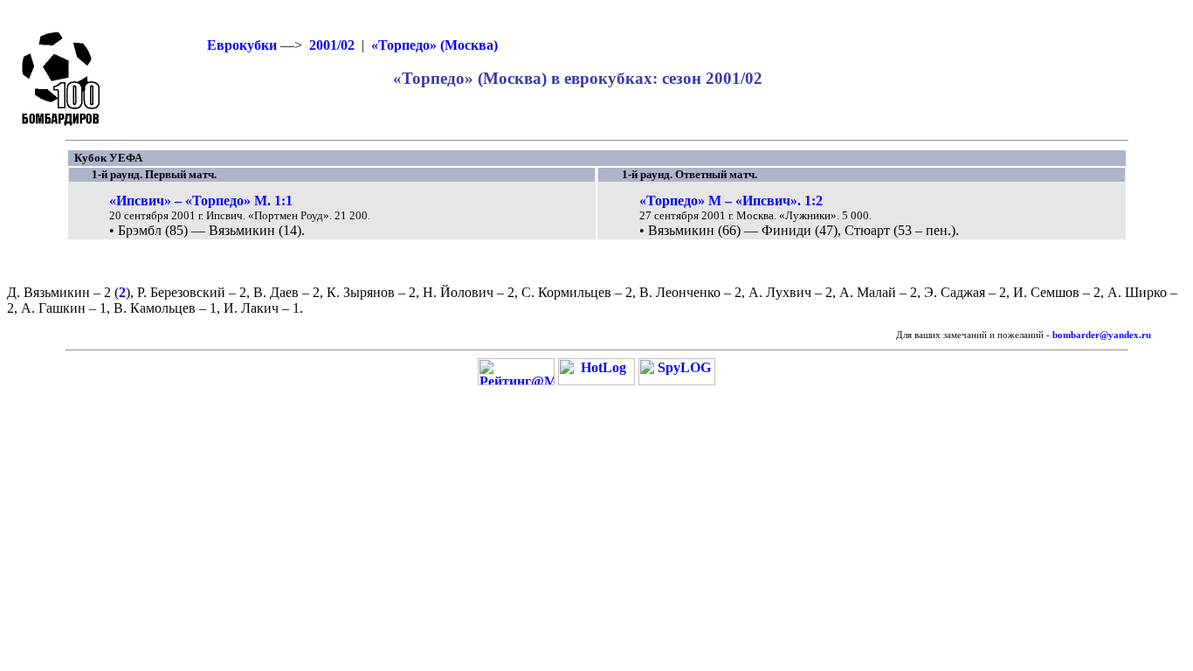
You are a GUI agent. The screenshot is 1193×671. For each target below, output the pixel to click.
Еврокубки (242, 45)
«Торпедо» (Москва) (434, 45)
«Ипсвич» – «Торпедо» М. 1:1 (201, 200)
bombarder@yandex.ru (1101, 335)
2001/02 (332, 45)
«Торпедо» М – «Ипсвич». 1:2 (731, 200)
